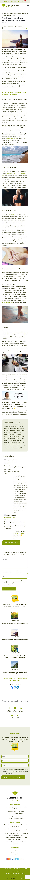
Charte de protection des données (15, 873)
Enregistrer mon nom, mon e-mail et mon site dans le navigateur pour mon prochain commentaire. (15, 582)
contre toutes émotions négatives (16, 333)
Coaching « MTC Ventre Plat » (16, 811)
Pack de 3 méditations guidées (16, 818)
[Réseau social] (9, 708)
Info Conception (20, 878)
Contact (6, 1)
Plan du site (15, 876)
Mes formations (15, 1)
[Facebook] (12, 687)
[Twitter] (15, 687)
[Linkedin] (17, 687)
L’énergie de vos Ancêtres (16, 816)
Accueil (4, 13)
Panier (16, 850)
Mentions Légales (15, 871)
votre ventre (11, 214)
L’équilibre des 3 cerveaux (16, 813)
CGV (16, 855)
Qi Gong (25, 27)
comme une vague (12, 138)
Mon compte (16, 852)
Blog (8, 13)
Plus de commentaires (11, 542)
